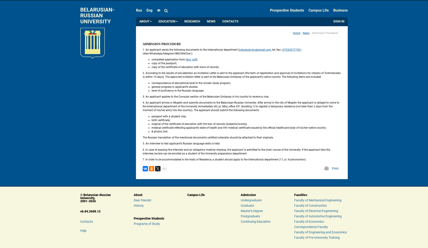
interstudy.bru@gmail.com (255, 49)
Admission (248, 194)
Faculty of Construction (310, 205)
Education (166, 21)
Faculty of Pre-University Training (317, 237)
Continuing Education (256, 221)
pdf (194, 59)
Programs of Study (147, 223)
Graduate (247, 205)
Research (192, 21)
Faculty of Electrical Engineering (316, 210)
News (211, 21)
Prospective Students (287, 10)
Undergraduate (251, 200)
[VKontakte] (145, 168)
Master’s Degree (252, 210)
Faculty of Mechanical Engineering (318, 200)
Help (83, 230)
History (139, 205)
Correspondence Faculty (311, 226)
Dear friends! (142, 200)
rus (139, 10)
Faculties (300, 194)
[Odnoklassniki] (151, 168)
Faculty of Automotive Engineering (318, 216)
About (144, 21)
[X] (157, 168)
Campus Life (319, 10)
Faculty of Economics (309, 221)
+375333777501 (291, 49)
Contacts (230, 21)
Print (335, 168)
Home (296, 33)
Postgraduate (250, 216)
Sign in (338, 21)
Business (340, 10)
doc (189, 59)
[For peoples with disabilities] (157, 10)
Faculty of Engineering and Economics (320, 232)
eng (149, 10)
